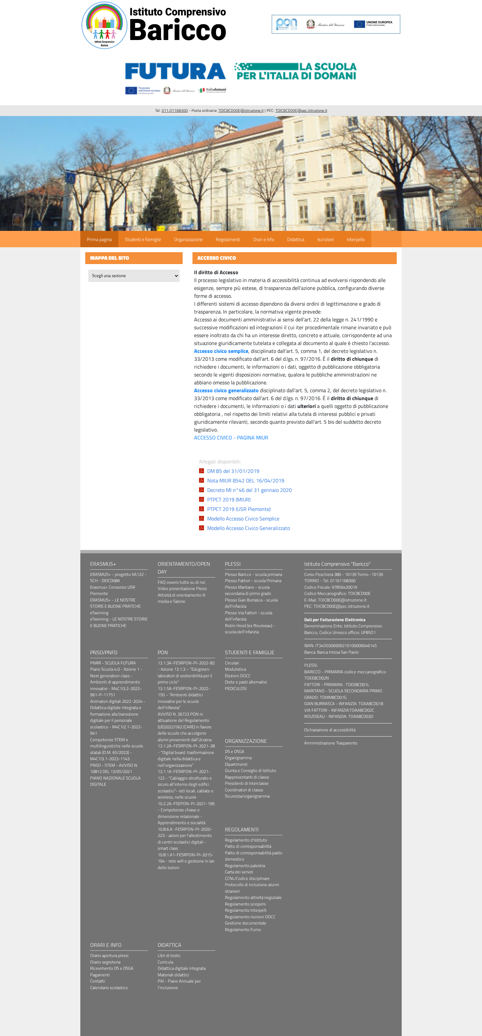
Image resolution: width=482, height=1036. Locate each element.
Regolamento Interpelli (246, 910)
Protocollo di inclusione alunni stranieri (252, 887)
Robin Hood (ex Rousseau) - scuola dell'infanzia (250, 628)
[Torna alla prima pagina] (154, 49)
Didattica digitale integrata (182, 968)
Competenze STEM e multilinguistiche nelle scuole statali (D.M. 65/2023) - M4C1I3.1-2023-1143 (116, 749)
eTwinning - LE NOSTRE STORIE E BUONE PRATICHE (119, 622)
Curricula (165, 962)
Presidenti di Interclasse (247, 783)
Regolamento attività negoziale (253, 897)
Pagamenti (100, 974)
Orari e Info (263, 239)
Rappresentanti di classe (247, 777)
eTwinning (99, 612)
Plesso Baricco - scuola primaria (253, 574)
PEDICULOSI (236, 688)
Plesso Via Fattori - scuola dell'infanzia (248, 615)
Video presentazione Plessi (182, 588)
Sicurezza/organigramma (247, 796)
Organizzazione (188, 239)
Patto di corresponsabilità (248, 846)
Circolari (232, 663)
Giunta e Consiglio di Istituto (250, 770)
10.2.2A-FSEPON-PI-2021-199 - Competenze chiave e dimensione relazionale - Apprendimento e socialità (186, 813)
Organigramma (238, 757)
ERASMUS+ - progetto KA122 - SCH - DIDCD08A (118, 577)
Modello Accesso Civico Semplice (243, 518)
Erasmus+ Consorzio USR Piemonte (112, 590)
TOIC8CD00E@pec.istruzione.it (301, 110)
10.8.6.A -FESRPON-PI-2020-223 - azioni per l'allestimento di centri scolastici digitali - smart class (185, 839)
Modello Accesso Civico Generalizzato (248, 528)
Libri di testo (169, 955)
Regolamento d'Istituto (246, 840)
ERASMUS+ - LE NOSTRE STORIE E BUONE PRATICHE (115, 603)
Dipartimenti (236, 764)
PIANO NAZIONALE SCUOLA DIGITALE (115, 781)
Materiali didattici (173, 974)
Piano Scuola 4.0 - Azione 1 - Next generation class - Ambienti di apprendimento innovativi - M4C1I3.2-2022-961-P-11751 (116, 682)
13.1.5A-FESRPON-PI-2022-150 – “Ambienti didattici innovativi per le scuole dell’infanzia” (184, 698)
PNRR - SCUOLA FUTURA (113, 663)
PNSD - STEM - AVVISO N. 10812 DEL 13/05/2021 (114, 768)
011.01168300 (175, 110)
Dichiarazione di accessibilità (329, 729)
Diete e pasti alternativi (246, 682)
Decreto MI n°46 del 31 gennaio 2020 (249, 490)
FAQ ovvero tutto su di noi (181, 582)
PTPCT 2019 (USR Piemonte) (239, 509)
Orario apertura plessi (109, 955)
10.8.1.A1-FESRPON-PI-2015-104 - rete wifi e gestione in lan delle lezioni (186, 861)
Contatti (97, 981)
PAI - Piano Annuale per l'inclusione (179, 984)
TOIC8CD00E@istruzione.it (241, 110)
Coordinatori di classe (244, 789)
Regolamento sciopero (245, 904)
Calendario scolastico (109, 987)
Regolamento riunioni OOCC (250, 916)
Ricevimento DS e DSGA (111, 968)
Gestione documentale (245, 923)
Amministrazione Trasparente (330, 743)
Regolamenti (228, 239)
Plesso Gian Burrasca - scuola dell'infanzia (251, 603)
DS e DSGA (234, 751)
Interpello (356, 239)
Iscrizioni (325, 239)
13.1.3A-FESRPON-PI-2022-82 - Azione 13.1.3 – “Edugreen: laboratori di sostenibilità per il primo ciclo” (186, 672)
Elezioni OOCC (238, 675)
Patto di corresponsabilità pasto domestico (253, 856)
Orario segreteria (105, 962)
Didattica (295, 239)
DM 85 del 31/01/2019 (233, 471)
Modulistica (235, 669)
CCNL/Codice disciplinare (247, 878)
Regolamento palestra (245, 865)
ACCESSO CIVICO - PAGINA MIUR (231, 437)
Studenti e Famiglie (143, 239)
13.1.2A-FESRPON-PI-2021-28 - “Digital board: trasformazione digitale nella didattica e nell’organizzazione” (186, 755)
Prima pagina (99, 239)
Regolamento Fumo (243, 929)
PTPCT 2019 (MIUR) (229, 499)
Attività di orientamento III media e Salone (181, 598)
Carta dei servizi (239, 871)
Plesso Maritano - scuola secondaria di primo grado (248, 590)
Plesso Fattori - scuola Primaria (253, 580)
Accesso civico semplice (221, 351)
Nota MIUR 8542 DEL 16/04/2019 (245, 480)
